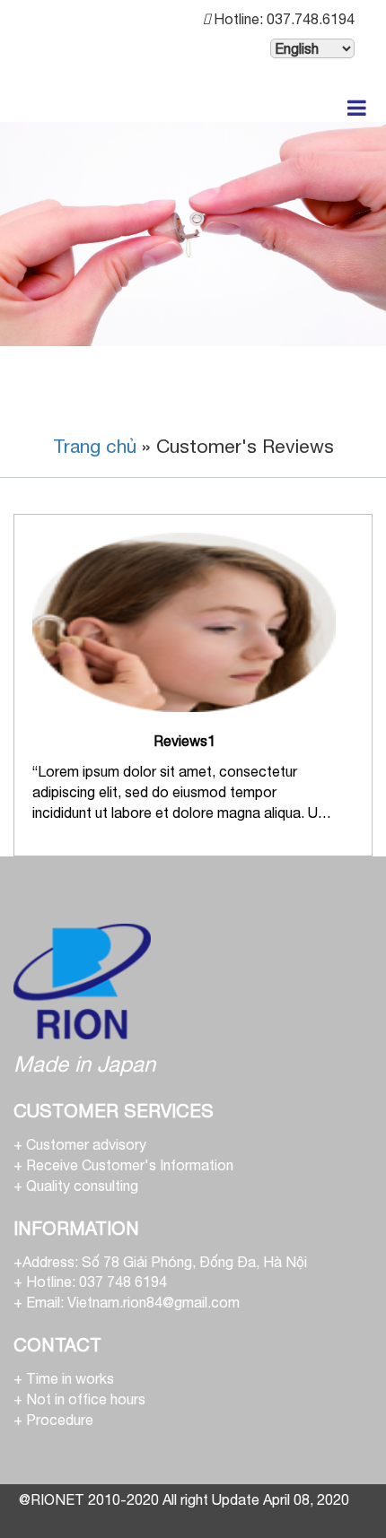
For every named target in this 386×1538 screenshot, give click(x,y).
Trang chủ (94, 445)
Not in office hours (85, 1399)
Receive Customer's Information (129, 1165)
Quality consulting (82, 1185)
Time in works (70, 1378)
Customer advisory (86, 1144)
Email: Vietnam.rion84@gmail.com (133, 1302)
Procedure (59, 1420)
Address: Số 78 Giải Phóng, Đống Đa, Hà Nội (164, 1262)
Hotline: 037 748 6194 (96, 1281)
